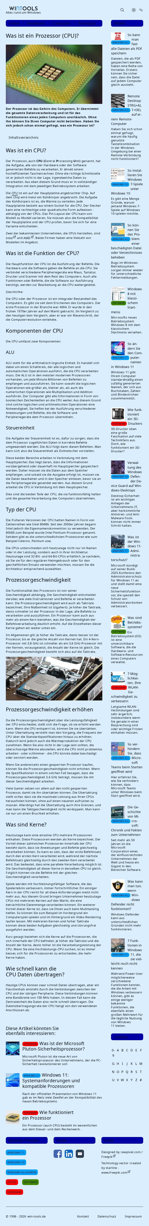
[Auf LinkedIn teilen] (68, 1161)
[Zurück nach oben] (138, 1217)
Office (12, 1189)
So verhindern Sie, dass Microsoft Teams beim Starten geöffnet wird (125, 776)
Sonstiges (87, 23)
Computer (61, 23)
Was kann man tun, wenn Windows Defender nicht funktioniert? (125, 914)
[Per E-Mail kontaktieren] (79, 1161)
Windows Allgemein (21, 1179)
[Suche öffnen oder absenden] (122, 10)
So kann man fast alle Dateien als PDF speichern (125, 44)
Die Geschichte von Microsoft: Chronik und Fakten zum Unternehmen (125, 839)
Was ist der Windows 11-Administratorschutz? (125, 559)
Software (30, 1189)
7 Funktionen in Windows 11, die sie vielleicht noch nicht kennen (125, 973)
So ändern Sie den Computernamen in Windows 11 (125, 362)
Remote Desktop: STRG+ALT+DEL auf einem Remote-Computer (125, 114)
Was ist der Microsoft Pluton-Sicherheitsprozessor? (53, 1053)
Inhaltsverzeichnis (24, 136)
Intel (9, 237)
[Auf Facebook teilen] (57, 1161)
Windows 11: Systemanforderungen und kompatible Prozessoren (51, 1087)
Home (14, 23)
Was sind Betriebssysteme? (133, 633)
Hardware (36, 23)
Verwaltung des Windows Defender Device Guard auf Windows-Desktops (125, 488)
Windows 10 (16, 1169)
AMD (27, 237)
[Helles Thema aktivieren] (134, 10)
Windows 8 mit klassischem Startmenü (125, 307)
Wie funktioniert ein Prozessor (48, 1122)
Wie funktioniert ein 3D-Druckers (133, 428)
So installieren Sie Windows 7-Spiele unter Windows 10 (125, 185)
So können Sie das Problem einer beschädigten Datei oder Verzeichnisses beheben (125, 245)
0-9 (111, 1071)
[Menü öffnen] (141, 10)
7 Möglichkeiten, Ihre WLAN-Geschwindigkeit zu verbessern (125, 702)
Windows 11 (16, 1159)
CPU (15, 192)
